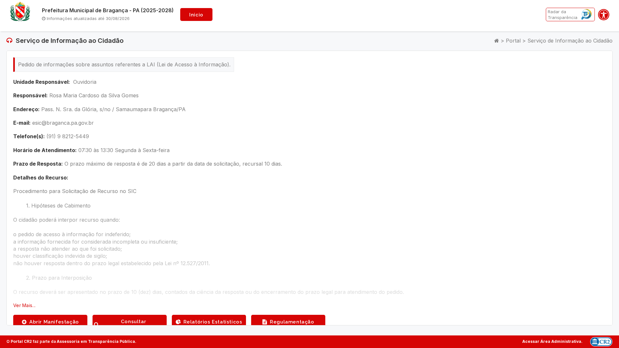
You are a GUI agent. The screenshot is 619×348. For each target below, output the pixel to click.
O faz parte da (70, 341)
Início (196, 15)
